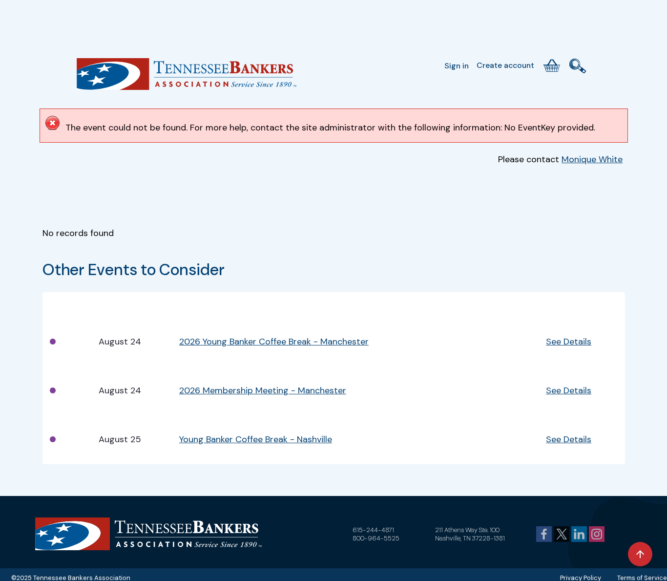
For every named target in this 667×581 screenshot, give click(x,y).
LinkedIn (579, 534)
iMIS (186, 77)
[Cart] (552, 65)
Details (559, 305)
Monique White (592, 159)
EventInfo (492, 305)
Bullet (60, 305)
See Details (568, 341)
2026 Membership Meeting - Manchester (262, 390)
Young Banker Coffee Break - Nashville (255, 439)
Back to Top (640, 554)
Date (108, 305)
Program (196, 305)
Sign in (456, 66)
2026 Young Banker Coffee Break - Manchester (274, 341)
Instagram (596, 534)
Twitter (561, 534)
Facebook (544, 534)
